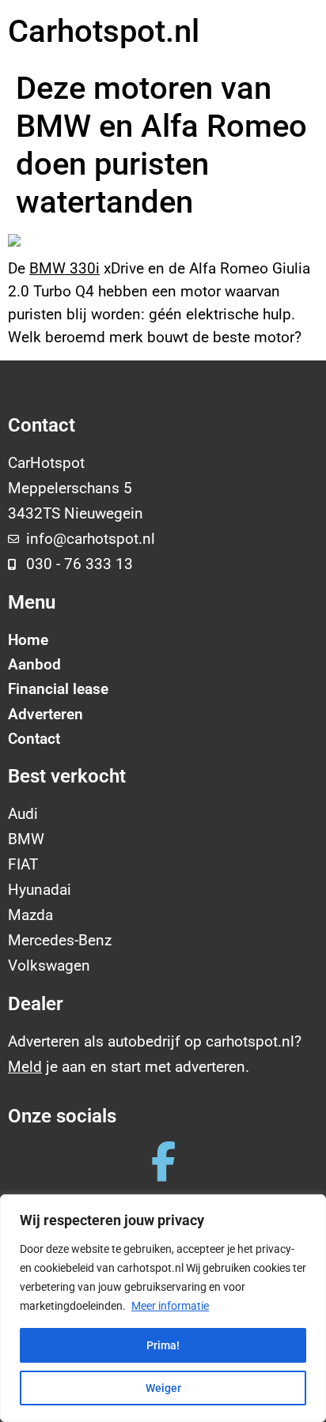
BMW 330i (64, 268)
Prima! (163, 1345)
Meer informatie (170, 1305)
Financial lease (58, 689)
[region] (163, 1308)
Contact (34, 739)
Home (28, 640)
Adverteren (45, 714)
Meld (25, 1067)
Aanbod (34, 664)
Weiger (163, 1388)
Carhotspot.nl (103, 31)
